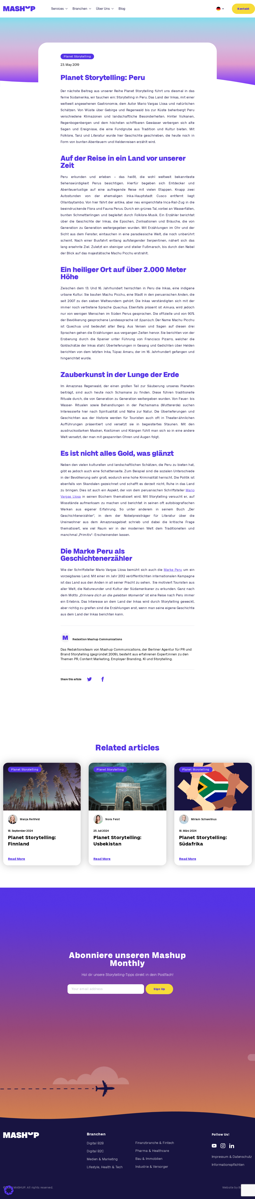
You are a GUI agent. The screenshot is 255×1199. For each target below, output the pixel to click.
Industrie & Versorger (151, 1166)
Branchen (80, 8)
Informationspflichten (228, 1164)
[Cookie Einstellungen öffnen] (9, 1190)
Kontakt (243, 8)
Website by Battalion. (237, 1187)
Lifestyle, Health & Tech (105, 1167)
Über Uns (103, 8)
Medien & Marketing (102, 1159)
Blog (122, 8)
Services (57, 8)
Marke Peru (173, 569)
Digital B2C (95, 1151)
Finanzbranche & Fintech (154, 1143)
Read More (16, 859)
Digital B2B (95, 1143)
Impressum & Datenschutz (232, 1156)
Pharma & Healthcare (152, 1150)
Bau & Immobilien (149, 1158)
